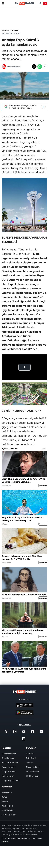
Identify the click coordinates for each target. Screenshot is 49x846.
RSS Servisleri (32, 776)
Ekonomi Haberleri (10, 762)
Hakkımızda (7, 792)
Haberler (5, 30)
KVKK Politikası (8, 810)
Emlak (15, 30)
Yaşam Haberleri (9, 767)
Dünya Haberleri (9, 771)
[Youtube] (24, 731)
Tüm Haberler (8, 776)
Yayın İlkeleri (7, 806)
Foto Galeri (31, 758)
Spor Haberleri (8, 758)
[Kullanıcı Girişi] (40, 3)
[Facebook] (33, 731)
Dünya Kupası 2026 (10, 780)
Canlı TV (29, 753)
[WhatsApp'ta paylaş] (39, 66)
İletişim (5, 801)
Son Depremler (32, 771)
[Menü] (3, 3)
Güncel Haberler (9, 753)
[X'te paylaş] (34, 66)
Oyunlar (29, 762)
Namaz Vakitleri (33, 767)
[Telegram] (41, 731)
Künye (4, 797)
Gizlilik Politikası (9, 815)
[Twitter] (6, 731)
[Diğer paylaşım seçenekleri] (45, 66)
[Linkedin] (24, 739)
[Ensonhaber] (24, 3)
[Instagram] (15, 731)
